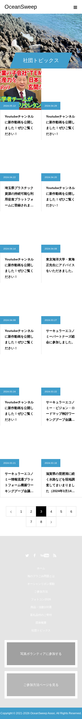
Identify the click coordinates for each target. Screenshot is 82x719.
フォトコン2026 (41, 599)
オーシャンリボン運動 (41, 583)
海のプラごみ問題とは (41, 576)
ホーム (41, 568)
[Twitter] (27, 555)
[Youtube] (45, 555)
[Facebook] (34, 555)
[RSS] (55, 555)
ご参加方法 (41, 591)
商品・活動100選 (41, 607)
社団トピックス (41, 630)
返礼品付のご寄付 (41, 615)
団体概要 (41, 622)
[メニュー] (75, 7)
